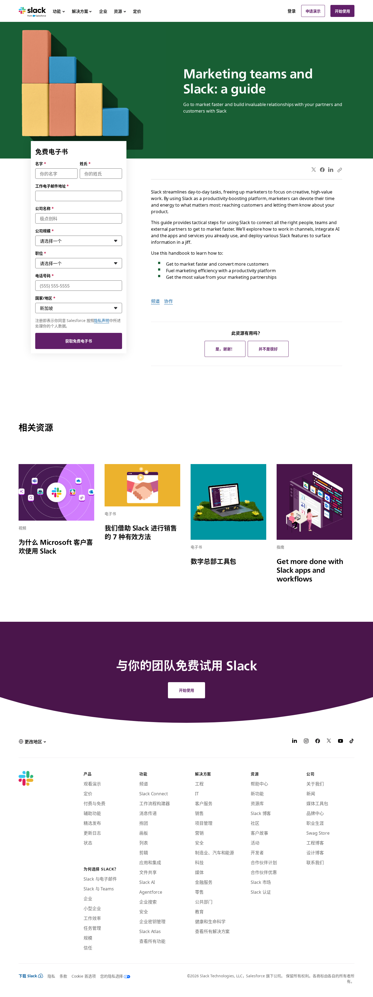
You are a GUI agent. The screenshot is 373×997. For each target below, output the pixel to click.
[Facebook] (322, 169)
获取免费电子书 (78, 341)
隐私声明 (101, 320)
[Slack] (32, 11)
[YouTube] (340, 741)
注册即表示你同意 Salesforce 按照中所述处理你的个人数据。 (78, 323)
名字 (40, 163)
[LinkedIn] (330, 169)
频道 (155, 301)
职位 (40, 253)
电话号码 (44, 275)
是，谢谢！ (225, 348)
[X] (329, 741)
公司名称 (44, 208)
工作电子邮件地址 (52, 186)
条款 (63, 976)
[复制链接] (339, 169)
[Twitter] (313, 169)
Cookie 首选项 (84, 976)
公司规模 (44, 230)
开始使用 (342, 11)
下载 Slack (28, 975)
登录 (292, 11)
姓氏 (85, 163)
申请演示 (313, 11)
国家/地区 (45, 298)
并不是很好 (268, 348)
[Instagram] (306, 741)
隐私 (51, 976)
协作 (168, 301)
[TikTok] (352, 741)
